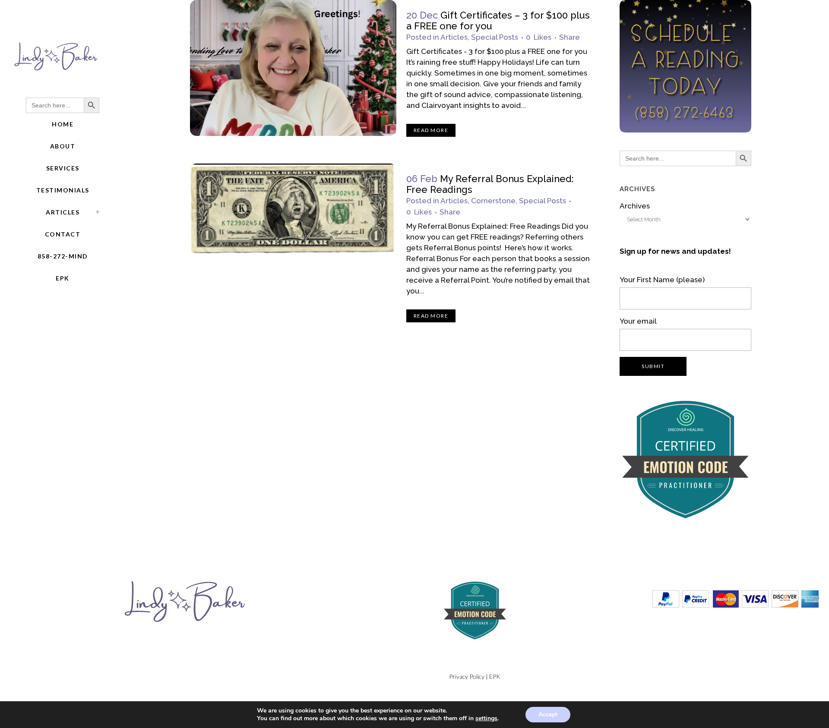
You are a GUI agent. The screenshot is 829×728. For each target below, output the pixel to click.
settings (486, 718)
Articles (454, 37)
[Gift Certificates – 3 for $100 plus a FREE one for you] (293, 68)
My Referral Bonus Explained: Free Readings (489, 184)
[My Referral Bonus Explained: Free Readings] (293, 208)
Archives (635, 206)
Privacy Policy (466, 676)
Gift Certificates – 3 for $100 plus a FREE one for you (498, 20)
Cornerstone (493, 200)
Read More (431, 130)
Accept (547, 714)
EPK (494, 676)
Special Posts (494, 37)
